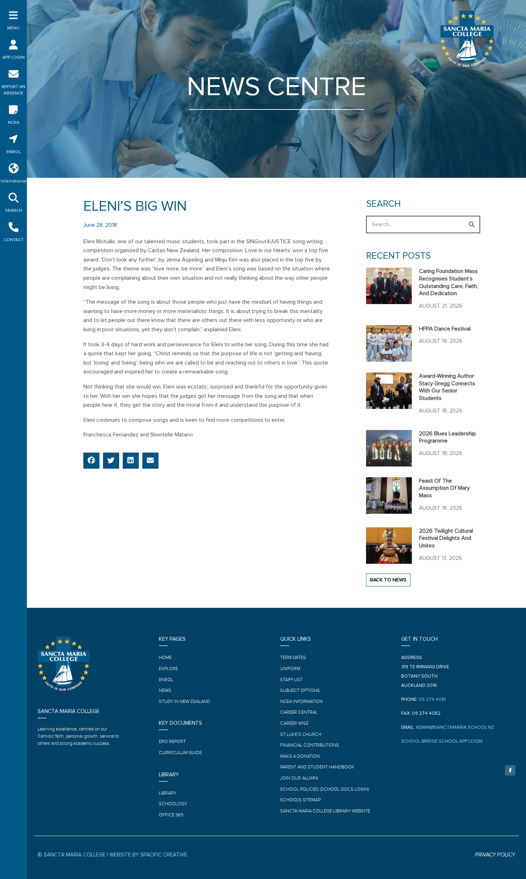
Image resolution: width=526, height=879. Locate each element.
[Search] (471, 224)
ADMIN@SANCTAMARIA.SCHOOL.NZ (455, 727)
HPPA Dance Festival (445, 329)
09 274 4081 (432, 699)
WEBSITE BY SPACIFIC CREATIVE (148, 855)
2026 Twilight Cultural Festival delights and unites (446, 538)
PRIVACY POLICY (495, 855)
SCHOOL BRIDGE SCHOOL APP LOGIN (441, 741)
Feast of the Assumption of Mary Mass (444, 488)
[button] (91, 461)
